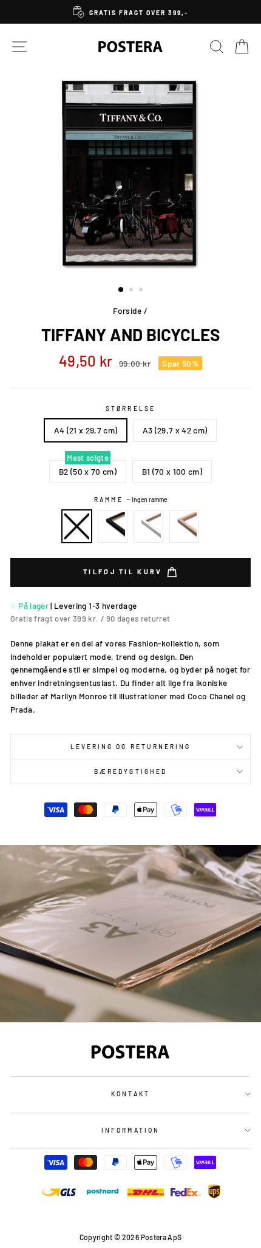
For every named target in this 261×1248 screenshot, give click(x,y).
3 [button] (142, 291)
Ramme (130, 499)
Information (130, 1130)
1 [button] (121, 290)
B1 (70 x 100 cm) (172, 471)
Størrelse (130, 408)
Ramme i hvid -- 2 (148, 526)
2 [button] (132, 291)
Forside (127, 310)
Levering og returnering (130, 746)
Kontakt (130, 1093)
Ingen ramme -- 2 (77, 526)
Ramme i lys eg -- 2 (184, 526)
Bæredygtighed (130, 771)
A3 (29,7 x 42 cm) (175, 430)
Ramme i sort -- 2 (112, 526)
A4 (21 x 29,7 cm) (86, 430)
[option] (130, 12)
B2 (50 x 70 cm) (88, 471)
